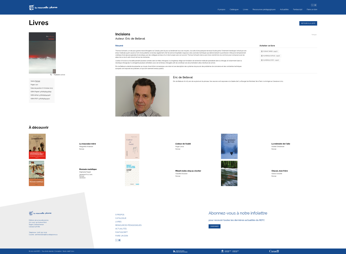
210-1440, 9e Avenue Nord (37, 222)
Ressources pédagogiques (264, 9)
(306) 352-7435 (42, 232)
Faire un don (312, 9)
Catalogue (234, 9)
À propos (221, 9)
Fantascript (297, 9)
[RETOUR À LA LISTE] (308, 25)
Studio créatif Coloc (68, 251)
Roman (37, 81)
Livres (245, 9)
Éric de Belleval (135, 38)
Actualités (284, 9)
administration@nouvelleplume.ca (46, 234)
